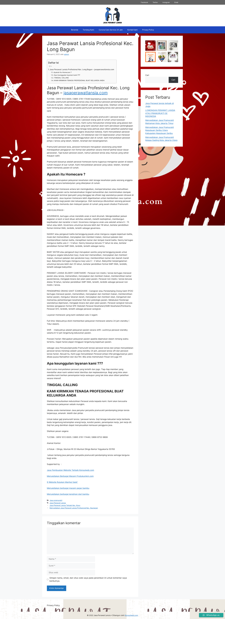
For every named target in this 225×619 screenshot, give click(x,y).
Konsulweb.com (131, 615)
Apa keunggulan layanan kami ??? (67, 75)
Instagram (166, 2)
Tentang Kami (88, 30)
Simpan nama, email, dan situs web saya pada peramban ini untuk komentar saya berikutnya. (88, 579)
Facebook (144, 2)
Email (176, 2)
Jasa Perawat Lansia (58, 503)
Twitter (155, 2)
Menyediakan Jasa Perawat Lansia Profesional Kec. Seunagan (74, 508)
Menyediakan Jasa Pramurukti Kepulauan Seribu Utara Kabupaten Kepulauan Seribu (159, 130)
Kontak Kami (132, 30)
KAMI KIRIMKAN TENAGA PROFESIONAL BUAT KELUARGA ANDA (79, 80)
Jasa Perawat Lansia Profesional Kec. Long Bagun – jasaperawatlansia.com (82, 69)
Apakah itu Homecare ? (62, 72)
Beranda (74, 30)
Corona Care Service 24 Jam (111, 30)
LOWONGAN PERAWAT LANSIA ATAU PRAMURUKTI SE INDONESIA (160, 113)
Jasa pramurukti (56, 500)
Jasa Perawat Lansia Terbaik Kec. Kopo (65, 505)
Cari (147, 75)
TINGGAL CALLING (61, 78)
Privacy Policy (148, 30)
